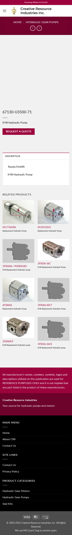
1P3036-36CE (45, 344)
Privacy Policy (11, 471)
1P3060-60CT (45, 305)
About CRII (9, 439)
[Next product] (32, 28)
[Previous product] (39, 28)
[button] (5, 11)
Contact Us (9, 445)
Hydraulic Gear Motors (16, 491)
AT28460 (7, 305)
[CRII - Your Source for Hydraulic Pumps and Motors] (36, 11)
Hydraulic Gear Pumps (42, 22)
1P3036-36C (44, 264)
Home (17, 22)
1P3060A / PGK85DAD (15, 266)
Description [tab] (12, 156)
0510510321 (44, 227)
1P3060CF (8, 341)
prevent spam (50, 530)
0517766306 (9, 227)
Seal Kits (8, 504)
